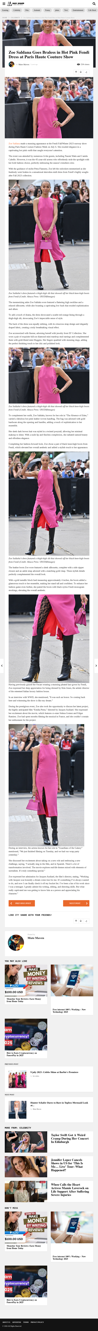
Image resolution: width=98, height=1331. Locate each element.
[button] (3, 3)
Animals (37, 10)
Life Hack (92, 10)
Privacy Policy (37, 1322)
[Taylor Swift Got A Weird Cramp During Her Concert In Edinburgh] (26, 1142)
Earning (5, 10)
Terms (26, 1322)
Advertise (16, 1322)
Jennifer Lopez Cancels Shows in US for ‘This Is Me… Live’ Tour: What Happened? (67, 1164)
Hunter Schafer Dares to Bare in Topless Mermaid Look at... (59, 1104)
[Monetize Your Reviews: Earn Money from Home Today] (26, 980)
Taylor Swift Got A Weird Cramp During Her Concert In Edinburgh (70, 1138)
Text (66, 10)
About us (6, 1322)
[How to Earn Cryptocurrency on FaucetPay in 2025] (26, 1034)
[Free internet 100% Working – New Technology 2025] (72, 986)
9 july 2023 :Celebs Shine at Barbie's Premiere (54, 1072)
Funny (47, 10)
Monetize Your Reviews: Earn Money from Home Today (24, 1000)
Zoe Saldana (14, 143)
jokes (57, 10)
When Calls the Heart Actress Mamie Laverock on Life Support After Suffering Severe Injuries (70, 1189)
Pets (27, 10)
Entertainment (78, 10)
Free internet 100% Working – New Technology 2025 (69, 1010)
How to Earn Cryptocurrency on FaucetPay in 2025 (22, 1054)
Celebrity (16, 10)
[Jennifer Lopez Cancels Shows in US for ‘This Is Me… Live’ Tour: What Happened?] (26, 1166)
